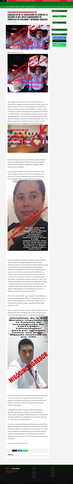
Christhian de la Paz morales (13, 12)
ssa (33, 12)
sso (35, 12)
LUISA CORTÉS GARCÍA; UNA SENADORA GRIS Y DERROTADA (10, 0)
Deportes (33, 6)
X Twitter (14, 450)
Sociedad (17, 6)
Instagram (52, 474)
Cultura (27, 6)
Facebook (20, 450)
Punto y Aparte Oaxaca (28, 12)
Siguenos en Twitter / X (60, 40)
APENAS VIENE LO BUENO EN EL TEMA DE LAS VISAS (36, 0)
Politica (12, 6)
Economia (22, 6)
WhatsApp (25, 450)
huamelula (21, 12)
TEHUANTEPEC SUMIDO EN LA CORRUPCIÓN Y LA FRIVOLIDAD (61, 0)
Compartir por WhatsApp (58, 44)
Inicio (8, 6)
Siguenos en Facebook (59, 37)
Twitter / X (53, 472)
